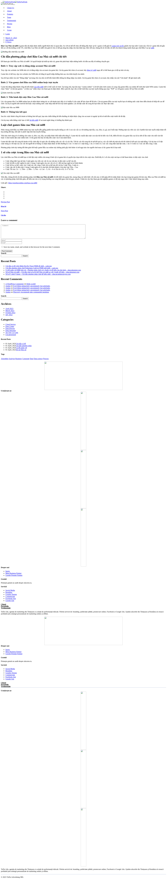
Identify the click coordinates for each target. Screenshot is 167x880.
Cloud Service (10, 324)
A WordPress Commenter (14, 284)
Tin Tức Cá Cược (11, 333)
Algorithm (4, 359)
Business (18, 359)
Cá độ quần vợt (21, 348)
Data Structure (10, 331)
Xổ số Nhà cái (21, 350)
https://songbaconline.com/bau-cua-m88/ (22, 183)
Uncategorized (10, 335)
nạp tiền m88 (38, 87)
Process (46, 359)
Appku (7, 286)
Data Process (10, 328)
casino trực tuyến (118, 46)
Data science (38, 359)
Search (3, 253)
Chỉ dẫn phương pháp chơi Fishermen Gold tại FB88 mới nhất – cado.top (31, 268)
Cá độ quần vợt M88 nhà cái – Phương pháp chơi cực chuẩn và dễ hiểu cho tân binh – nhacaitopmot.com (43, 270)
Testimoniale (6, 608)
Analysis (12, 359)
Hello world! (31, 284)
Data (31, 359)
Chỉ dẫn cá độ (21, 344)
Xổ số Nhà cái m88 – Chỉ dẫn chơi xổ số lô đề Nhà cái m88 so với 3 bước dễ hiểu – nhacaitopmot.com (42, 272)
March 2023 (9, 311)
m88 (152, 48)
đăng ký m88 (91, 70)
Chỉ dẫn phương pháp (24, 346)
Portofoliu (5, 606)
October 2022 (10, 313)
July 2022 (8, 315)
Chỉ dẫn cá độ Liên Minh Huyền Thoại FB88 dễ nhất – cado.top (28, 266)
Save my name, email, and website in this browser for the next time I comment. (32, 247)
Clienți (3, 604)
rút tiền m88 (34, 120)
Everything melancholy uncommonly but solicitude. (31, 286)
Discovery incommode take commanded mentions (31, 292)
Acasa (9, 30)
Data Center (9, 326)
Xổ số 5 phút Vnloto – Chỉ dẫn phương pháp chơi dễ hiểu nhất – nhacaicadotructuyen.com (38, 274)
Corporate (25, 359)
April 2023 (9, 309)
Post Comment (7, 251)
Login (7, 34)
